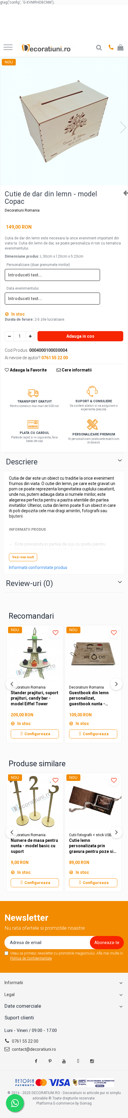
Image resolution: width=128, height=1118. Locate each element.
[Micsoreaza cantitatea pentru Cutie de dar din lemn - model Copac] (9, 336)
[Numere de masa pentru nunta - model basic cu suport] (35, 801)
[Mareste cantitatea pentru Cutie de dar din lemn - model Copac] (30, 336)
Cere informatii (76, 370)
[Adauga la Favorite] (55, 633)
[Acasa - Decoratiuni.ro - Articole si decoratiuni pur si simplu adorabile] (46, 48)
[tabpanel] (64, 121)
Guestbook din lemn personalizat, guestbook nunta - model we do (89, 698)
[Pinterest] (50, 1061)
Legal (9, 994)
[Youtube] (64, 1061)
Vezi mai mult (23, 557)
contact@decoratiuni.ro (33, 1049)
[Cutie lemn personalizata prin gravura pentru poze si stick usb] (93, 801)
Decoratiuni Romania (22, 210)
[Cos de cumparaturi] (120, 47)
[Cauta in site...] (99, 47)
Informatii (13, 982)
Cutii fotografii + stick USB (90, 835)
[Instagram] (92, 1061)
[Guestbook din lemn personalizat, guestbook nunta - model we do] (93, 653)
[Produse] (8, 47)
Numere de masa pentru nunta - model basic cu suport (34, 846)
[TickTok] (78, 1061)
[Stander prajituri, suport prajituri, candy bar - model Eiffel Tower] (35, 653)
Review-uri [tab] (29, 583)
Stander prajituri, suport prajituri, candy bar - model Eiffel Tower (34, 698)
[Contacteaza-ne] (111, 47)
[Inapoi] (123, 192)
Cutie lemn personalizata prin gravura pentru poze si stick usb (91, 846)
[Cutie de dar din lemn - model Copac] (64, 121)
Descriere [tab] (22, 461)
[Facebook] (36, 1061)
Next (123, 127)
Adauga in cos (80, 336)
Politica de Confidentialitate (31, 958)
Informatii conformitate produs (38, 567)
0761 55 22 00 (24, 1041)
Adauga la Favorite (28, 370)
